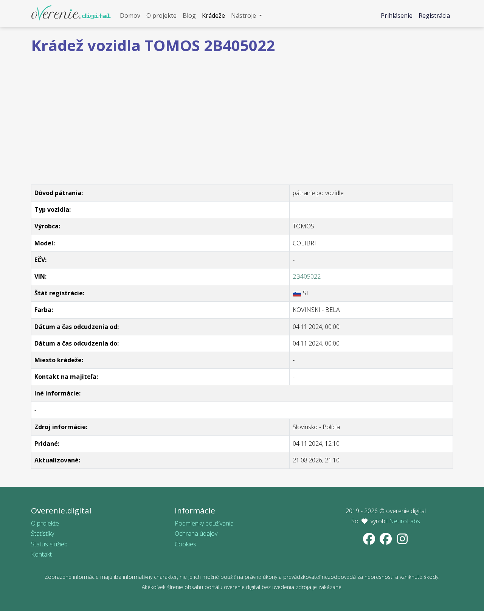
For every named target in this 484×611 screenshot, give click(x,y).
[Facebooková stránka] (369, 541)
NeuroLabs (404, 521)
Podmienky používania (204, 523)
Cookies (185, 544)
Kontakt (41, 554)
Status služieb (49, 544)
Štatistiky (42, 533)
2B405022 (307, 276)
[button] (246, 16)
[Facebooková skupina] (386, 541)
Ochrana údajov (196, 533)
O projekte (45, 523)
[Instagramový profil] (402, 541)
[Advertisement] (242, 113)
